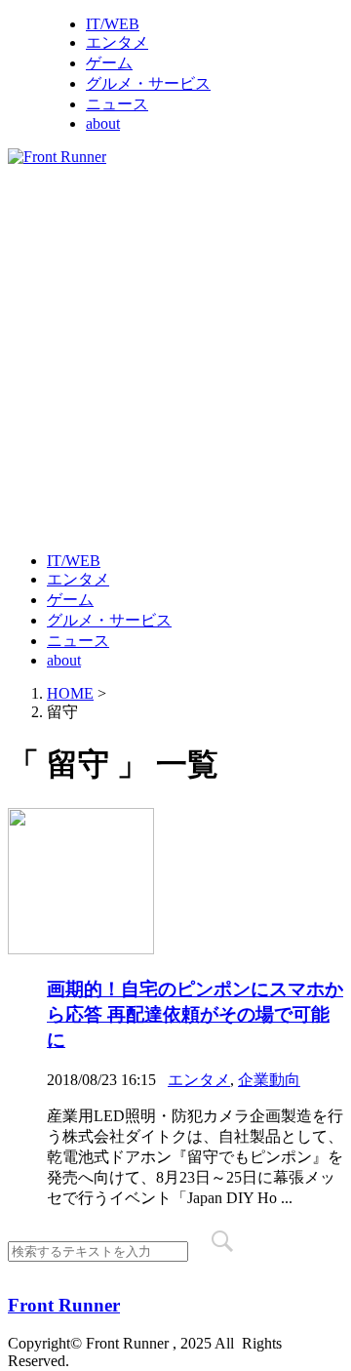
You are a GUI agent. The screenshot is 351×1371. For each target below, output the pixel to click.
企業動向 (269, 1079)
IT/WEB (112, 24)
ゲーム (109, 63)
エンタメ (117, 42)
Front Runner (64, 1305)
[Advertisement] (175, 357)
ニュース (117, 104)
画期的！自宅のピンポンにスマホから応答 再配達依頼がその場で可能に (195, 1014)
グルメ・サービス (148, 83)
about (103, 123)
